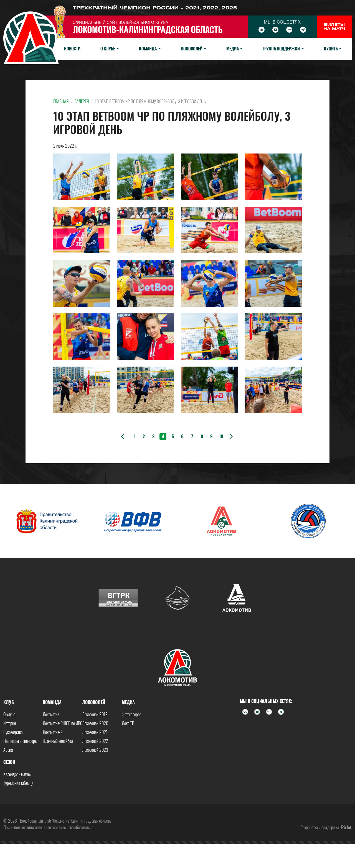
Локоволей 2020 (95, 723)
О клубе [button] (107, 48)
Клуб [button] (8, 702)
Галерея (82, 101)
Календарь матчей (17, 774)
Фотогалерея (131, 714)
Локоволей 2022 (95, 741)
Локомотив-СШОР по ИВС (62, 723)
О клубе (9, 714)
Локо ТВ (128, 723)
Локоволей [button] (191, 48)
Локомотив (51, 714)
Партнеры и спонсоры (20, 741)
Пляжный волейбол (58, 741)
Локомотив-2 (53, 732)
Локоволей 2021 (95, 732)
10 (221, 436)
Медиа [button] (232, 48)
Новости (72, 48)
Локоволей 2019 (95, 714)
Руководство (12, 732)
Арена (8, 749)
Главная (61, 101)
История (9, 723)
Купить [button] (331, 48)
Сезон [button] (9, 762)
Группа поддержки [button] (281, 48)
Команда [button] (148, 48)
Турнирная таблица (18, 783)
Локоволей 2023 (95, 749)
